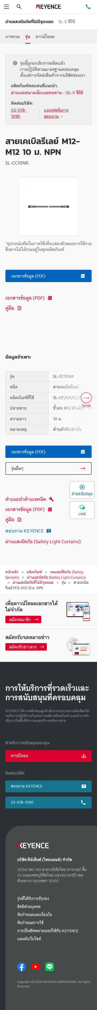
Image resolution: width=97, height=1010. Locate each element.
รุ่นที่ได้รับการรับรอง (33, 899)
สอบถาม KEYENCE (24, 531)
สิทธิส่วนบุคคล (29, 907)
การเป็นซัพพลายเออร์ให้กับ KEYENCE (47, 931)
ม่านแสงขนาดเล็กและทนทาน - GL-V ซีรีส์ (47, 93)
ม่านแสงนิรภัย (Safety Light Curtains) (43, 541)
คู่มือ (9, 308)
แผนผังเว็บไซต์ (29, 939)
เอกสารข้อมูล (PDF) (25, 298)
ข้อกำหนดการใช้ (30, 923)
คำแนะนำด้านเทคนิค (25, 499)
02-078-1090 (22, 802)
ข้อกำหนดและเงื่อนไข (34, 915)
